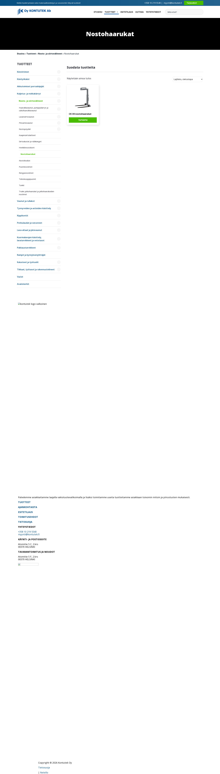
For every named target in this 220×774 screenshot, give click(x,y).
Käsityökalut (23, 79)
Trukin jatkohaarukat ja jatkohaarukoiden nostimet (36, 193)
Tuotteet (110, 12)
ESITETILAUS (25, 512)
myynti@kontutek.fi (173, 3)
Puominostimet (25, 167)
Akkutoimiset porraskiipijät (30, 86)
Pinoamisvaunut (26, 123)
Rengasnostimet (26, 173)
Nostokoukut (24, 160)
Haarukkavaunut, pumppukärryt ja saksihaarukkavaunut (33, 109)
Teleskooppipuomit (27, 179)
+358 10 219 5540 (27, 531)
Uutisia (139, 12)
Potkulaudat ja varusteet (29, 222)
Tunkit (21, 185)
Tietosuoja (44, 767)
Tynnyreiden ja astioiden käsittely (34, 208)
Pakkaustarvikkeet (26, 247)
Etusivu (98, 12)
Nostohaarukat (28, 154)
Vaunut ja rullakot (26, 201)
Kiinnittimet (23, 71)
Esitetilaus (127, 12)
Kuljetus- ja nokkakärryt (29, 93)
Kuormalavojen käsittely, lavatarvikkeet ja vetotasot (30, 239)
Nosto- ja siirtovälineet (50, 53)
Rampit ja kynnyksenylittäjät (31, 255)
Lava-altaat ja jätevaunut (29, 230)
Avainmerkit (23, 284)
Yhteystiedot (153, 12)
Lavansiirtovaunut (26, 116)
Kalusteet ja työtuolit (28, 262)
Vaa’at (20, 276)
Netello (44, 772)
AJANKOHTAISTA (27, 507)
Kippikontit (22, 215)
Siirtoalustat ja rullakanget (30, 141)
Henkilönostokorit (27, 147)
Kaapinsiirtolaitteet (27, 135)
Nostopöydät (25, 129)
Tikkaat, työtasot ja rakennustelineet (36, 269)
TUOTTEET (24, 502)
